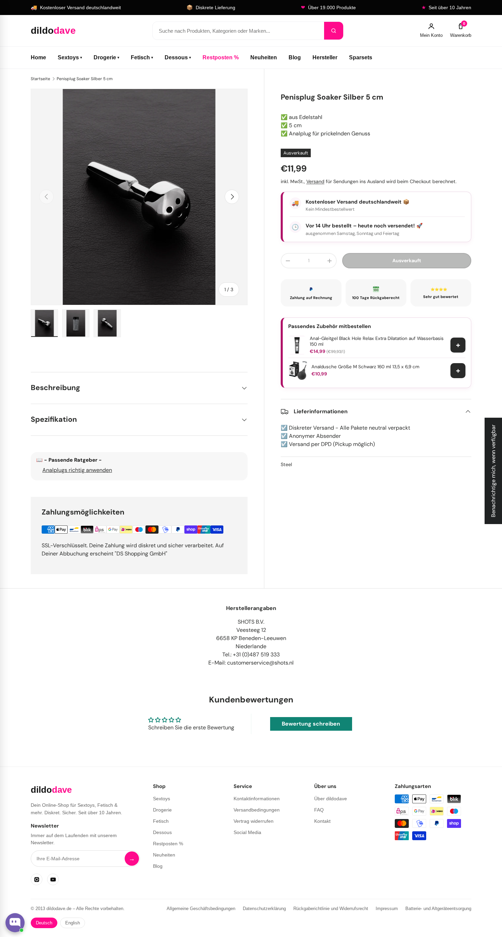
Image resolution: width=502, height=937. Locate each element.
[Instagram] (36, 879)
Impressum (387, 908)
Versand (315, 181)
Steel (286, 464)
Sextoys (70, 57)
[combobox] (238, 31)
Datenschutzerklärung (264, 908)
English (72, 922)
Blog (295, 57)
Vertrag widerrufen (254, 821)
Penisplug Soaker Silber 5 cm (85, 78)
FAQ (319, 810)
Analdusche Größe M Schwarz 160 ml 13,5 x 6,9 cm (365, 367)
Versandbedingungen (257, 810)
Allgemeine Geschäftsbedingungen (201, 908)
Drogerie (106, 57)
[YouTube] (53, 879)
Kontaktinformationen (257, 798)
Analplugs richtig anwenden (77, 470)
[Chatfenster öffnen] (15, 922)
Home (38, 57)
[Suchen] (333, 31)
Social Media (247, 832)
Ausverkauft (406, 260)
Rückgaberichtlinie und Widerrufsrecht (330, 908)
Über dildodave (330, 798)
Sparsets (360, 57)
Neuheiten (263, 57)
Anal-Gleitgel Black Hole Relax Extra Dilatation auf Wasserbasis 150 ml (377, 341)
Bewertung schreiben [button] (311, 723)
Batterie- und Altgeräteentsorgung (438, 908)
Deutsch (44, 922)
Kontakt (322, 821)
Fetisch (142, 57)
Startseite (40, 78)
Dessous (178, 57)
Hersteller (324, 57)
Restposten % (221, 57)
